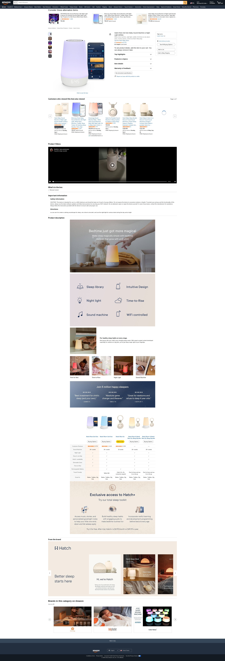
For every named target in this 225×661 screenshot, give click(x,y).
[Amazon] (6, 2)
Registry (104, 7)
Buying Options (92, 441)
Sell (93, 7)
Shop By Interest (186, 7)
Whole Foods (64, 7)
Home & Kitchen (52, 28)
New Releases (47, 7)
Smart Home (176, 7)
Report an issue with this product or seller (128, 76)
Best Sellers (37, 7)
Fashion (98, 7)
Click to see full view (82, 93)
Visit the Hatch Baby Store (121, 40)
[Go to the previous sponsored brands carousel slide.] (49, 619)
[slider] (109, 181)
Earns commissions (64, 149)
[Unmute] (175, 182)
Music (110, 7)
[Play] (49, 181)
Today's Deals (73, 7)
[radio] (50, 34)
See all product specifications (123, 73)
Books (81, 7)
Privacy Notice (99, 656)
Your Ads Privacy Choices (132, 656)
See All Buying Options (166, 44)
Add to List (161, 49)
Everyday (202, 7)
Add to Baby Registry (164, 53)
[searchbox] (100, 2)
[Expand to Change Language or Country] (194, 3)
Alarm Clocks (76, 28)
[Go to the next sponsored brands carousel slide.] (175, 619)
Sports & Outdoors (166, 7)
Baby (158, 7)
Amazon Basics (28, 7)
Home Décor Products (62, 28)
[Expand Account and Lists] (207, 3)
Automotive (138, 7)
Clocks (70, 28)
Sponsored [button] (50, 604)
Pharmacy (196, 7)
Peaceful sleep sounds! (60, 151)
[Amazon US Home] (96, 651)
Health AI (10, 7)
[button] (3, 7)
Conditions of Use (90, 656)
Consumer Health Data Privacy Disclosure (114, 656)
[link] (74, 21)
